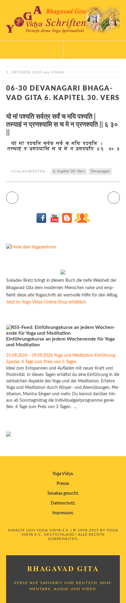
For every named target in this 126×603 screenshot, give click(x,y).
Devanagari (100, 171)
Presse (63, 484)
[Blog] (66, 222)
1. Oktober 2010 (24, 72)
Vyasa (57, 72)
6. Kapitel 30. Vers (69, 171)
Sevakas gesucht (62, 493)
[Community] (82, 222)
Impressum (62, 513)
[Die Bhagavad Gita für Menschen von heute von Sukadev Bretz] (63, 273)
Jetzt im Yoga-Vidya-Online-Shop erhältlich (46, 302)
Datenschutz (63, 503)
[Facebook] (41, 222)
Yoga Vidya (62, 474)
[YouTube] (54, 222)
